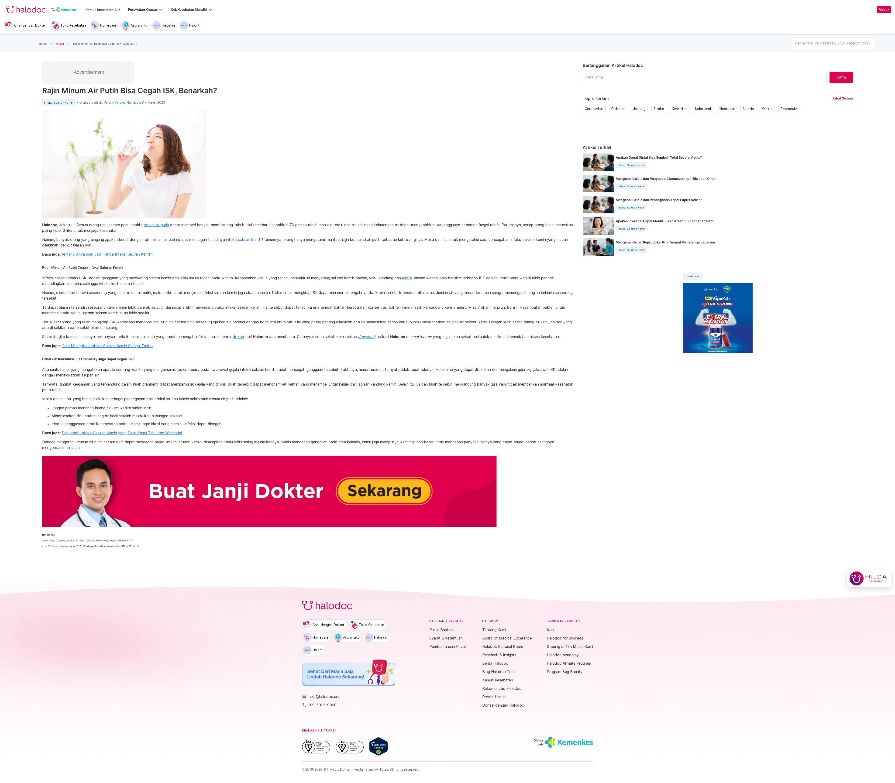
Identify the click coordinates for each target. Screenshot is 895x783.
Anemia (748, 109)
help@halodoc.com (321, 696)
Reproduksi (789, 109)
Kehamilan (679, 109)
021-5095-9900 (319, 705)
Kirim (841, 77)
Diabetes (618, 109)
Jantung (639, 109)
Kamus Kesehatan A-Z (103, 10)
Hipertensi (727, 109)
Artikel (60, 43)
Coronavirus (594, 109)
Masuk (884, 9)
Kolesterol (703, 109)
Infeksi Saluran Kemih (58, 102)
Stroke (659, 109)
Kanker (767, 109)
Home (43, 43)
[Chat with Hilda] (869, 578)
